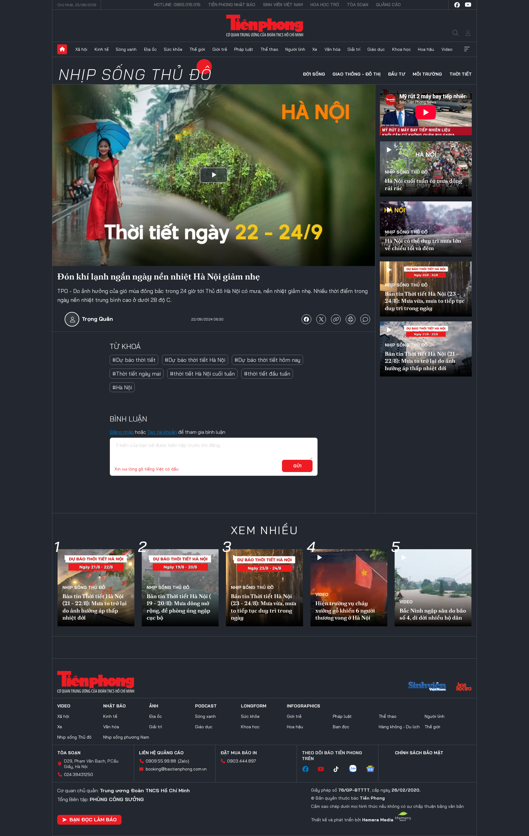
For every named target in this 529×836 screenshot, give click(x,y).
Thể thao (269, 49)
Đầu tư (396, 74)
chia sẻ (306, 319)
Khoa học (401, 49)
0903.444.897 (241, 761)
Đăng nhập (122, 432)
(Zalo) (183, 761)
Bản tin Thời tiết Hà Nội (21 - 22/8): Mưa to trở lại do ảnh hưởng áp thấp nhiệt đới (422, 361)
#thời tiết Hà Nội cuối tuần (202, 373)
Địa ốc (150, 49)
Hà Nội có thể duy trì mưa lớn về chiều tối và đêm (423, 244)
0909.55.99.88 (161, 761)
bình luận (365, 319)
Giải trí (353, 49)
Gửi (297, 466)
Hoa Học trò (324, 4)
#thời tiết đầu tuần (267, 373)
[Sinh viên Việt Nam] (427, 687)
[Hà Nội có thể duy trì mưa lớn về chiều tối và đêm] (426, 229)
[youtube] (468, 5)
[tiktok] (339, 769)
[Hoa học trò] (464, 687)
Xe (314, 49)
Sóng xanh (126, 49)
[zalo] (356, 769)
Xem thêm (467, 49)
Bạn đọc (341, 726)
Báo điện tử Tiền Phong (264, 26)
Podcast (206, 706)
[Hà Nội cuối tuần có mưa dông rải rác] (426, 169)
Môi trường (427, 74)
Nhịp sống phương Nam (126, 737)
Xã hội (81, 49)
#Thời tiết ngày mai (136, 373)
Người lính (295, 49)
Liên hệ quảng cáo (161, 752)
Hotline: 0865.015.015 (177, 4)
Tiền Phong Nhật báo (231, 4)
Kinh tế (102, 49)
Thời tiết (460, 74)
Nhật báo (114, 706)
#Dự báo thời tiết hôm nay (267, 359)
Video (446, 49)
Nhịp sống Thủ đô (135, 74)
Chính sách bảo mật (419, 752)
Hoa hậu (426, 49)
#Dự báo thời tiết (134, 359)
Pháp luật (243, 49)
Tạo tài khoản (162, 432)
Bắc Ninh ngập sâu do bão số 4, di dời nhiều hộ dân (433, 614)
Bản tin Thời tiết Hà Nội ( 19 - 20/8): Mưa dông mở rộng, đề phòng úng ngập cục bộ (179, 607)
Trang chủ (62, 49)
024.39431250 (78, 774)
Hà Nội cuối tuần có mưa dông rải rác (423, 184)
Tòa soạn (357, 4)
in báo (350, 319)
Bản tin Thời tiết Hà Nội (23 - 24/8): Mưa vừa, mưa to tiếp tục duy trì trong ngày (424, 301)
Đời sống (314, 74)
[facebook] (457, 5)
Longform (253, 706)
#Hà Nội (122, 387)
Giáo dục (376, 49)
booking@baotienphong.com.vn (176, 769)
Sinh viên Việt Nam (283, 4)
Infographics (303, 706)
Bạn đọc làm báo (93, 819)
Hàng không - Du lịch (399, 726)
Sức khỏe (173, 49)
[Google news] (373, 769)
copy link (336, 319)
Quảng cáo (388, 4)
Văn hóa (332, 49)
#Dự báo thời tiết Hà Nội (195, 359)
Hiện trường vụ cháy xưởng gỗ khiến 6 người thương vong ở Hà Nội (345, 610)
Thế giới (197, 49)
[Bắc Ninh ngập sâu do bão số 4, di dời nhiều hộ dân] (433, 587)
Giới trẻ (219, 49)
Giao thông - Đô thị (356, 74)
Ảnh (153, 706)
